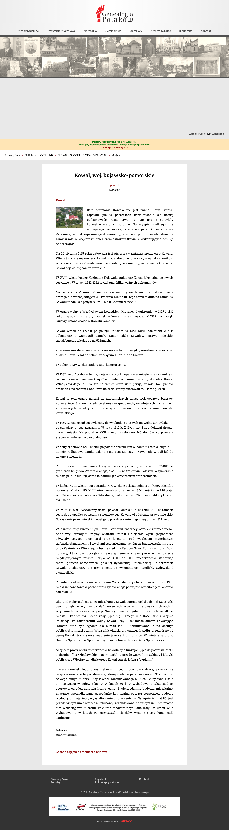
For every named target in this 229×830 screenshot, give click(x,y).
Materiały (135, 31)
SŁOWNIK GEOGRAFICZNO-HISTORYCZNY (82, 155)
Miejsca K (117, 155)
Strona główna (12, 155)
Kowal (60, 200)
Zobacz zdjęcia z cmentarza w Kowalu (83, 752)
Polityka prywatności (107, 782)
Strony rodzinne (28, 31)
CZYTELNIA (47, 155)
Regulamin (101, 779)
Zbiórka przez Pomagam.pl (114, 147)
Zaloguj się (218, 133)
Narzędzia (90, 31)
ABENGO (126, 821)
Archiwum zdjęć (160, 31)
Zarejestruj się (197, 133)
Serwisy (56, 782)
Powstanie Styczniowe (61, 31)
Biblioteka (185, 31)
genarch (114, 185)
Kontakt (205, 31)
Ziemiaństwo (113, 31)
